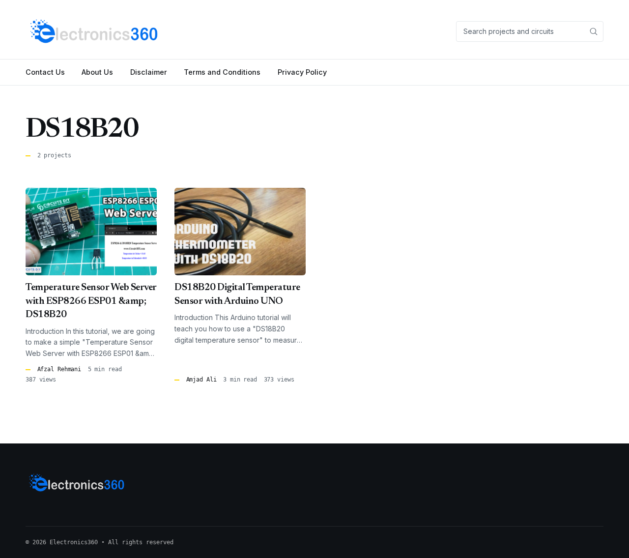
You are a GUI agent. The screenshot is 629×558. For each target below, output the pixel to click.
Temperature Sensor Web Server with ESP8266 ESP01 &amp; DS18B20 (91, 301)
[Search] (593, 31)
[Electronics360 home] (95, 31)
